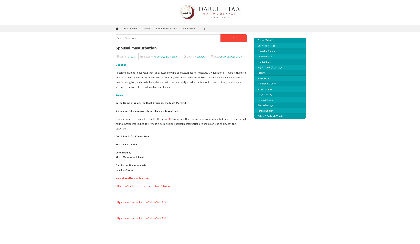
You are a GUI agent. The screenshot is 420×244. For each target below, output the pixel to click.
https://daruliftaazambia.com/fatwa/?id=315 (141, 202)
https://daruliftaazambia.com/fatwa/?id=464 (144, 186)
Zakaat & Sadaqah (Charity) (271, 116)
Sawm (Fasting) (265, 105)
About (147, 28)
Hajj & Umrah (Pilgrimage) (270, 67)
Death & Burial (265, 56)
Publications (189, 28)
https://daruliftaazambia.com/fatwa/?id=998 (141, 218)
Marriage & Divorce (267, 83)
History (261, 72)
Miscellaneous (265, 89)
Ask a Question (130, 28)
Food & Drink (264, 62)
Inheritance (263, 78)
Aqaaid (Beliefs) (265, 40)
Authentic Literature (166, 28)
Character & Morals (267, 51)
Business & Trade (266, 45)
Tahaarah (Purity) (266, 110)
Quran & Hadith (265, 100)
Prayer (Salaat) (265, 94)
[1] (169, 119)
